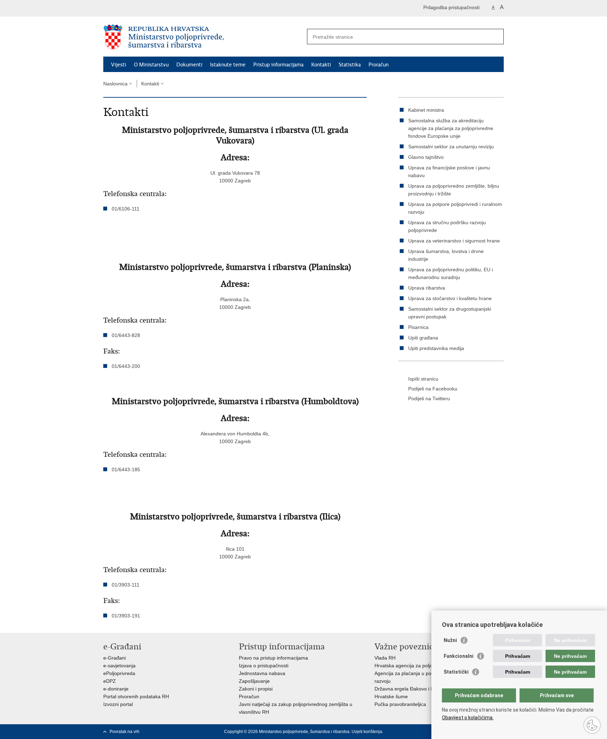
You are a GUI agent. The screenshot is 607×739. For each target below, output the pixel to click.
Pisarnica (418, 327)
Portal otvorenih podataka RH (136, 696)
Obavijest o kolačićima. (468, 717)
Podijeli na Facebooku (432, 388)
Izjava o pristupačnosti (263, 665)
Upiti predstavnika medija (436, 348)
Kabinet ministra (426, 110)
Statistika (350, 64)
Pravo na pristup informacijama (273, 658)
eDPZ (109, 681)
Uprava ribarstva (426, 288)
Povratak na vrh (124, 731)
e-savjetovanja (119, 665)
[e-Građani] (133, 8)
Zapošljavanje (254, 681)
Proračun (378, 64)
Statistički (456, 672)
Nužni (450, 640)
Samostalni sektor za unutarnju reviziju (451, 146)
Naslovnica (115, 83)
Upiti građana (423, 338)
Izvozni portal (118, 704)
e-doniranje (116, 689)
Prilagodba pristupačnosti (451, 7)
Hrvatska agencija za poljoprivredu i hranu (421, 665)
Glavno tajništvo (426, 157)
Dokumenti (189, 64)
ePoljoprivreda (119, 673)
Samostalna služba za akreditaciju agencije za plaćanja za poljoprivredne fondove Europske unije (450, 128)
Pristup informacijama (278, 64)
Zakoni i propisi (256, 689)
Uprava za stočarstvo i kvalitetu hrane (450, 298)
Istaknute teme (228, 64)
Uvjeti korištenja (367, 731)
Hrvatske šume (391, 696)
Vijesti (118, 64)
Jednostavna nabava (262, 673)
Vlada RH (385, 658)
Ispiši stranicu (423, 379)
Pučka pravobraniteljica (400, 704)
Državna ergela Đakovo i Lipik (407, 689)
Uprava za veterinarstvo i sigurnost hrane (454, 241)
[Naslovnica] (203, 37)
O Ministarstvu (151, 64)
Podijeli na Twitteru (429, 398)
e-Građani (114, 658)
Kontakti (321, 64)
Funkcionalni (459, 656)
